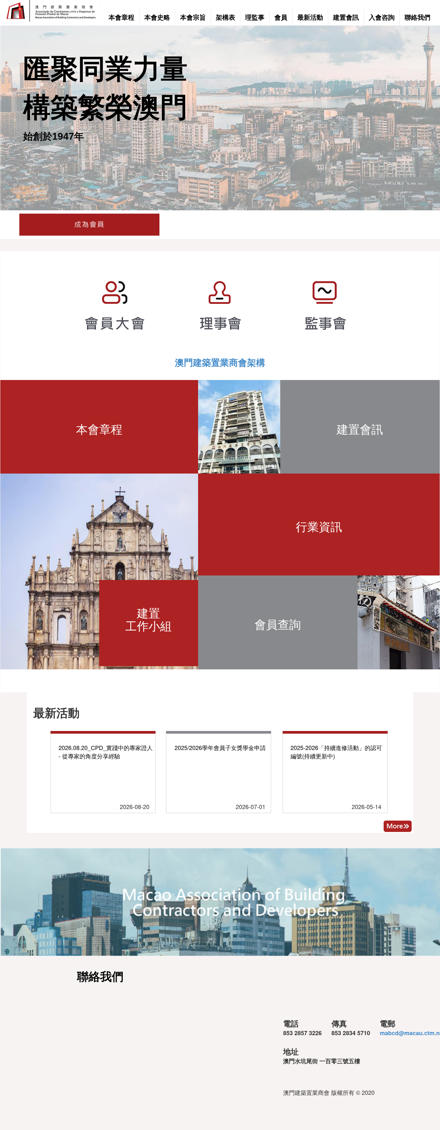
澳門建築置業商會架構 (220, 362)
